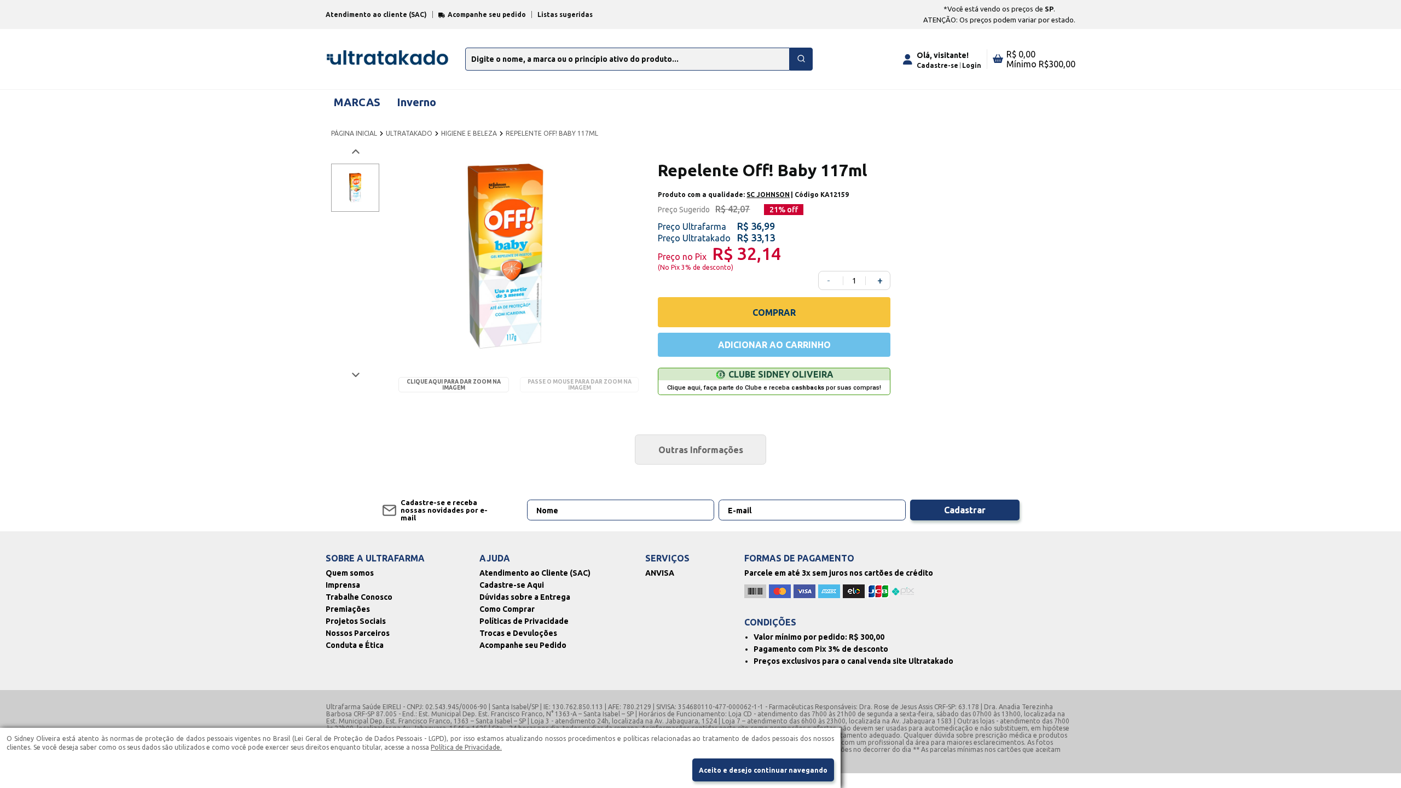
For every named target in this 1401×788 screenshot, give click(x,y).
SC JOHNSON (768, 194)
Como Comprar (507, 609)
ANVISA (659, 573)
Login (971, 65)
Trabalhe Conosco (359, 597)
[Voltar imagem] (355, 151)
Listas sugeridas (565, 14)
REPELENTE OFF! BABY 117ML (552, 133)
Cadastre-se (937, 65)
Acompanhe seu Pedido (522, 645)
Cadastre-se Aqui (511, 585)
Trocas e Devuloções (518, 633)
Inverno (416, 102)
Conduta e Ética (355, 645)
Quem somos (350, 573)
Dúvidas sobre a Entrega (524, 597)
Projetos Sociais (356, 621)
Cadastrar (965, 510)
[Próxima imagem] (355, 374)
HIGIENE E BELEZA (469, 133)
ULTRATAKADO (409, 133)
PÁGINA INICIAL (354, 133)
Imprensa (343, 585)
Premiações (348, 609)
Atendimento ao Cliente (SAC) (534, 573)
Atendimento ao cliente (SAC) (376, 14)
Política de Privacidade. (466, 747)
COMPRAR (774, 312)
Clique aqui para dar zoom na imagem (454, 385)
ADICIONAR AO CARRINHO (774, 345)
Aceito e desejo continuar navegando (763, 770)
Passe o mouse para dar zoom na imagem (580, 385)
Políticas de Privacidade (524, 621)
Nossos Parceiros (358, 633)
